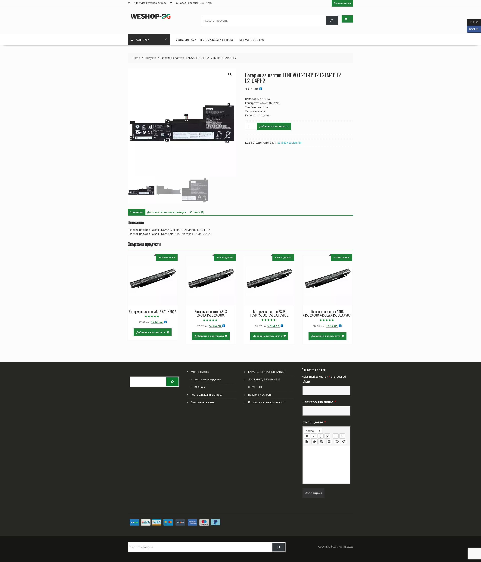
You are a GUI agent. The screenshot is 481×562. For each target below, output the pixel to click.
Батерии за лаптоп (289, 142)
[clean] (327, 436)
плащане (200, 387)
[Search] (332, 20)
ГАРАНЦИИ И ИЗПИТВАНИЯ (266, 371)
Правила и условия (260, 394)
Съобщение (314, 422)
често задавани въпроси (217, 39)
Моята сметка (342, 3)
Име (306, 381)
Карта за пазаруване (207, 379)
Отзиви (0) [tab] (197, 212)
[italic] (314, 436)
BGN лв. (473, 29)
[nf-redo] (344, 441)
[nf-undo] (337, 441)
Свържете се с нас (251, 39)
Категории (142, 39)
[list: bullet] (342, 436)
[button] (230, 74)
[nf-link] (315, 441)
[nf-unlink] (321, 441)
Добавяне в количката (273, 126)
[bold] (307, 436)
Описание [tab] (136, 212)
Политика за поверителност (266, 402)
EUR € (472, 22)
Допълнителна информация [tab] (166, 212)
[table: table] (329, 441)
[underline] (321, 436)
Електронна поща (319, 402)
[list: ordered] (336, 436)
